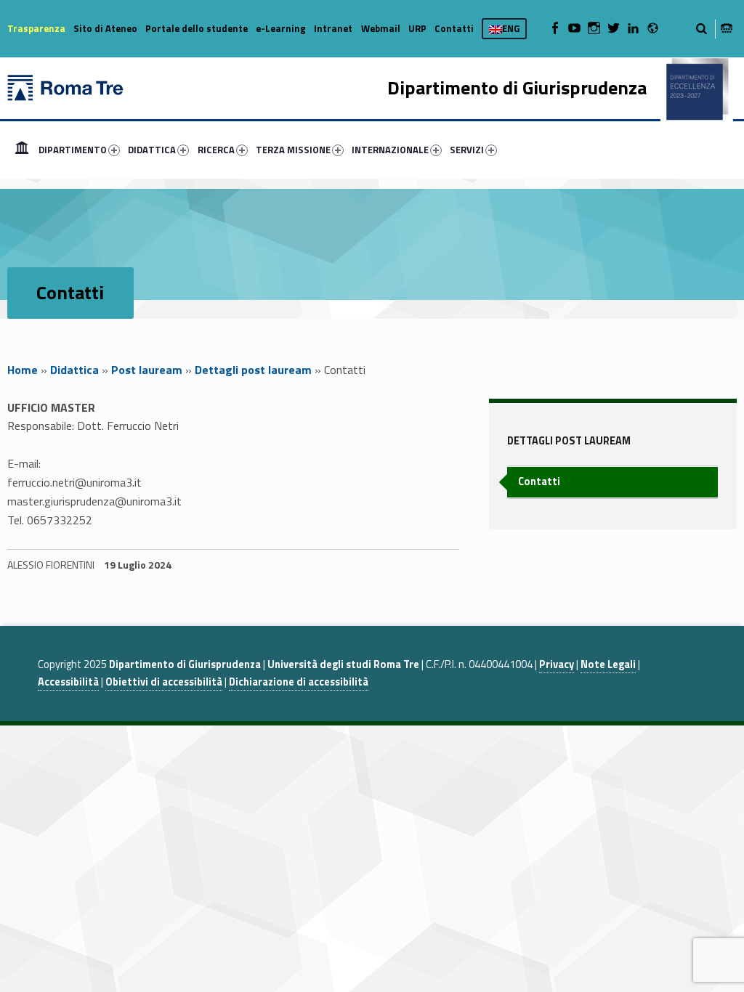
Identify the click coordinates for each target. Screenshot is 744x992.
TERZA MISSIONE (293, 149)
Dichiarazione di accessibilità (298, 682)
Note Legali (608, 664)
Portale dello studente (196, 28)
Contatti (454, 28)
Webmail (380, 28)
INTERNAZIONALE (390, 149)
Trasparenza (36, 28)
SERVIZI (467, 149)
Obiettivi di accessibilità (163, 682)
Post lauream (146, 369)
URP (417, 28)
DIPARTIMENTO (73, 149)
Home (21, 150)
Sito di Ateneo (105, 28)
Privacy (556, 664)
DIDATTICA (152, 149)
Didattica (74, 369)
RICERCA (216, 149)
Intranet (333, 28)
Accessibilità (68, 682)
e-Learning (281, 28)
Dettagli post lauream (253, 369)
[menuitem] (21, 150)
